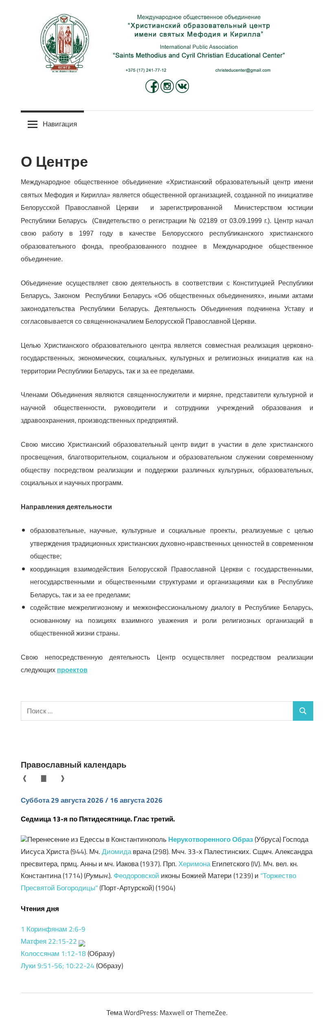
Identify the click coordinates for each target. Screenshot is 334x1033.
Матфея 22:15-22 (49, 941)
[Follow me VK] (182, 90)
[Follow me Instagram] (168, 90)
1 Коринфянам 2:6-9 (53, 929)
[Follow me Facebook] (152, 90)
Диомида (116, 851)
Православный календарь (73, 764)
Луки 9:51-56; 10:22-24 (57, 965)
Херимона (194, 864)
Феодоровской (136, 875)
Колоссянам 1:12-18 (53, 953)
